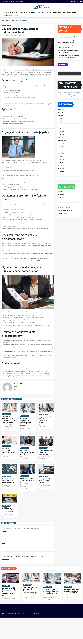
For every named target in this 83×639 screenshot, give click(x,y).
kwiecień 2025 (61, 159)
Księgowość (57, 12)
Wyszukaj (62, 65)
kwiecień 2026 (61, 122)
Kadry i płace (46, 12)
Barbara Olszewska (8, 426)
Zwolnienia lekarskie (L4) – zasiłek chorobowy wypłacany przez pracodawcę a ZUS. (9, 420)
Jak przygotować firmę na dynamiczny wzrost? (45, 419)
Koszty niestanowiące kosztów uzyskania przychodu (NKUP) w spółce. (72, 592)
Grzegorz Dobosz (26, 456)
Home (3, 20)
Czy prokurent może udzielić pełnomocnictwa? (17, 20)
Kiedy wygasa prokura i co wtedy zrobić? (27, 452)
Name (4, 543)
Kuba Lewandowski (26, 428)
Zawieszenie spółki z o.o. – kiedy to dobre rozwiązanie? (9, 480)
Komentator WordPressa (64, 92)
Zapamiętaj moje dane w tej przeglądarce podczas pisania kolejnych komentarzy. (23, 556)
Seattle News (30, 613)
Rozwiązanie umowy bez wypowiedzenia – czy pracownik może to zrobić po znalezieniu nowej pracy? (69, 94)
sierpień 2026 (61, 109)
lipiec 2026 (60, 112)
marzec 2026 (61, 125)
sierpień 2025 (61, 147)
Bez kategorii (61, 194)
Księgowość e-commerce (10, 15)
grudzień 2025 (61, 134)
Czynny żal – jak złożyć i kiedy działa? (44, 480)
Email (3, 550)
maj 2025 (60, 156)
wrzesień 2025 (61, 143)
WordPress (23, 613)
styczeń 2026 (61, 131)
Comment (4, 531)
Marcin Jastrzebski (8, 514)
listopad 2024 (61, 175)
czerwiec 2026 (61, 115)
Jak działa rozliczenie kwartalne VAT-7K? (9, 450)
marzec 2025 (61, 162)
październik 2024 (62, 178)
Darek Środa (7, 485)
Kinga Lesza (6, 35)
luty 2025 (60, 165)
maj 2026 (60, 118)
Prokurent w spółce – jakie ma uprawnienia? (46, 452)
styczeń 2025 (61, 168)
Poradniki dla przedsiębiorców (29, 12)
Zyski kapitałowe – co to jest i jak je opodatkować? (9, 510)
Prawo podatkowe (69, 12)
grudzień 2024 (61, 172)
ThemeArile (4, 615)
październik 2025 (62, 140)
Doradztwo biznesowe (9, 12)
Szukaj (69, 74)
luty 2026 (60, 128)
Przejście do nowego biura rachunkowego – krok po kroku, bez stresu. (27, 422)
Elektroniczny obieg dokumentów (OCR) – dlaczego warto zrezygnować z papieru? (10, 591)
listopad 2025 (61, 137)
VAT (58, 216)
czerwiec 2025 (61, 153)
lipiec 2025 (60, 150)
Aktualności (60, 191)
